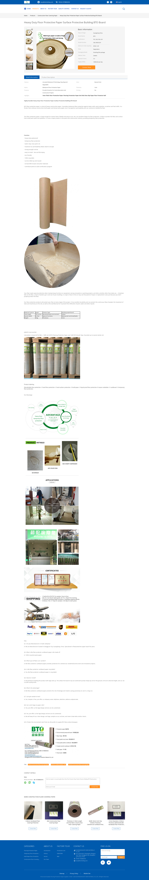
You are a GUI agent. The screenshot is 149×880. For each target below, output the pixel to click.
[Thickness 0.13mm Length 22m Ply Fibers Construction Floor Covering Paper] (75, 810)
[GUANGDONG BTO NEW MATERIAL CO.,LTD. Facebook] (108, 2)
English (120, 2)
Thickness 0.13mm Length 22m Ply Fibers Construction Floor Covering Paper (74, 822)
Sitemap (61, 873)
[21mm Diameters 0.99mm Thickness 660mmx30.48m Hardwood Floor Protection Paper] (117, 810)
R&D (58, 856)
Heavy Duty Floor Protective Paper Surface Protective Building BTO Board (81, 15)
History (46, 853)
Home (29, 8)
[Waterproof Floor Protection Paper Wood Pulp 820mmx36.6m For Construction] (55, 66)
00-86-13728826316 (64, 2)
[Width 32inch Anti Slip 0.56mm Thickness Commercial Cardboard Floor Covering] (96, 810)
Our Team (46, 859)
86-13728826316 (38, 779)
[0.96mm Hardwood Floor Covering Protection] (33, 810)
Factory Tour (52, 8)
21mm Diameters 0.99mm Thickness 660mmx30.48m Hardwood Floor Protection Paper (116, 823)
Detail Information (32, 77)
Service (45, 856)
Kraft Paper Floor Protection (31, 856)
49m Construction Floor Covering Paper (53, 822)
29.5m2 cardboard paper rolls (58, 764)
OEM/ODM (60, 853)
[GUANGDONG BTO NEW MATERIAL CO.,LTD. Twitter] (111, 2)
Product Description (48, 77)
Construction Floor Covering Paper (33, 859)
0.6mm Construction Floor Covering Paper (38, 764)
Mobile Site (87, 873)
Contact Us (75, 8)
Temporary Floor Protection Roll (32, 853)
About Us (43, 8)
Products (35, 8)
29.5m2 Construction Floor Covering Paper (79, 764)
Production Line (61, 850)
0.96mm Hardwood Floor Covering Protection (33, 822)
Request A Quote (85, 8)
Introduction (47, 850)
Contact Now (86, 67)
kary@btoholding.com (47, 2)
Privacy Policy (74, 873)
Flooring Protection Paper (30, 850)
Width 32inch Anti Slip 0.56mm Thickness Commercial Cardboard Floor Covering (95, 823)
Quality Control (64, 8)
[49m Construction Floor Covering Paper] (54, 810)
